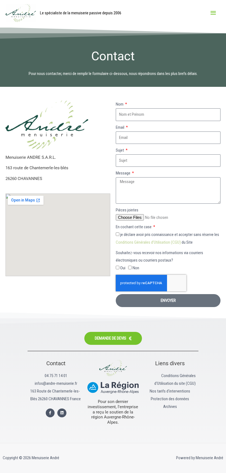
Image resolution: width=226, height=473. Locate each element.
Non (136, 267)
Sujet (120, 150)
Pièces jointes (127, 210)
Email (120, 127)
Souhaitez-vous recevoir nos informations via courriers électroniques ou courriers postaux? (159, 256)
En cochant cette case (134, 226)
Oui (122, 267)
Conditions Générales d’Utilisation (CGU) (149, 242)
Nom (120, 104)
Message (123, 173)
